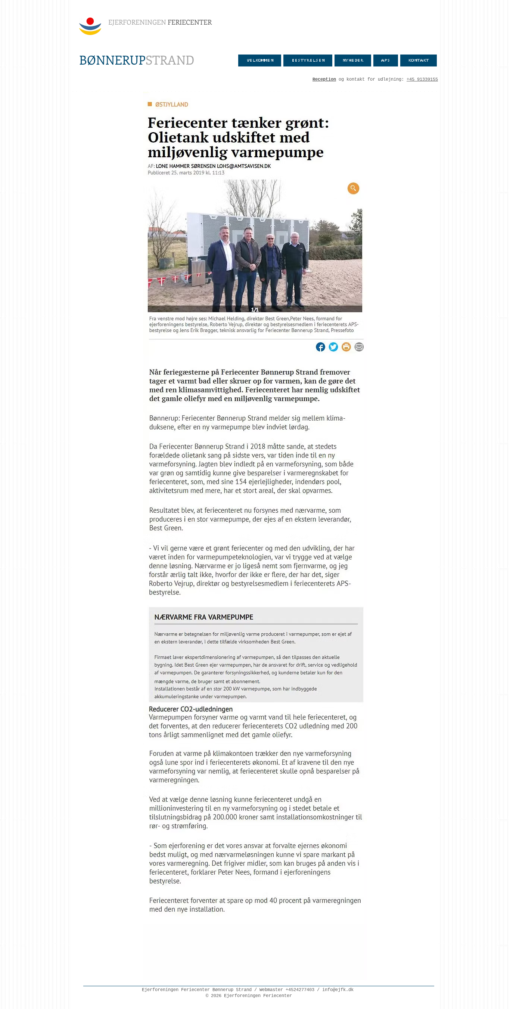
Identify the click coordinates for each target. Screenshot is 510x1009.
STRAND (136, 59)
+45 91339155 (422, 79)
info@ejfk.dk (338, 990)
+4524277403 (300, 990)
